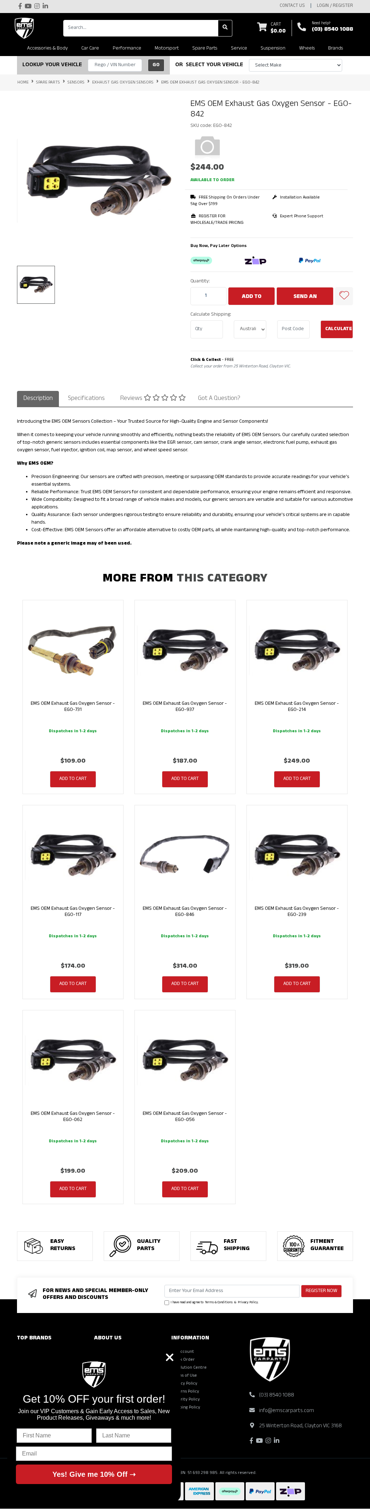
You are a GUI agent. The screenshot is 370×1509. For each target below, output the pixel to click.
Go (156, 65)
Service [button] (239, 48)
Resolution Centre (189, 1368)
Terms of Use (184, 1376)
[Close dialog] (169, 1357)
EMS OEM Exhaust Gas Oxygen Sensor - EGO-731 (73, 707)
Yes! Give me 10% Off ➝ (94, 1474)
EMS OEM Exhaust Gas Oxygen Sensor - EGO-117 (73, 912)
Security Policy (185, 1400)
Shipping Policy (185, 1407)
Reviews (132, 399)
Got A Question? (219, 399)
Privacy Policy (248, 1302)
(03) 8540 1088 (332, 30)
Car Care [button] (90, 48)
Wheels (307, 48)
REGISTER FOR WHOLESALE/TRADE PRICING (217, 219)
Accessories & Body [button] (47, 48)
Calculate (338, 329)
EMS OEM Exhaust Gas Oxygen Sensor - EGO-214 (297, 707)
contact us (292, 6)
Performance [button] (127, 48)
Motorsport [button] (167, 48)
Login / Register (335, 6)
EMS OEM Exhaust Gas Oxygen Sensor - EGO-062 (73, 1117)
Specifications (86, 399)
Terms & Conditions (219, 1302)
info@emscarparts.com (286, 1411)
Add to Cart (252, 299)
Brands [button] (335, 48)
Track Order (183, 1360)
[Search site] (225, 28)
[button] (344, 296)
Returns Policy (185, 1392)
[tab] (38, 399)
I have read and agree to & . (215, 1302)
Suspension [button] (273, 48)
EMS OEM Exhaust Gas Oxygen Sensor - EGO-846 (185, 912)
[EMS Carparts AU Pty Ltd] (26, 28)
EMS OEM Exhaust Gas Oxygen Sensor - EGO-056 (185, 1117)
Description (38, 399)
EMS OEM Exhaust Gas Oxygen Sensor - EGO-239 (297, 912)
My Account (182, 1352)
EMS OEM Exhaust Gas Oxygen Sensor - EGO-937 (185, 707)
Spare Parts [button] (204, 48)
